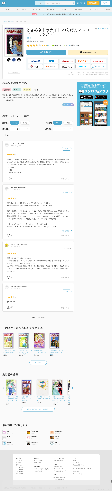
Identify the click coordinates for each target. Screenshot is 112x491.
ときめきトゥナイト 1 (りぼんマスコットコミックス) (28, 398)
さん (16, 144)
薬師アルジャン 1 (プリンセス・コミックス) (40, 352)
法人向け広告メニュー (79, 465)
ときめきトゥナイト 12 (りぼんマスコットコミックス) (10, 352)
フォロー (67, 149)
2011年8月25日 (16, 189)
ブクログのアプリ (58, 466)
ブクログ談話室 (20, 467)
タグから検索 (37, 462)
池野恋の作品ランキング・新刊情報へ (38, 409)
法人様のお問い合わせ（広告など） (83, 468)
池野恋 (28, 38)
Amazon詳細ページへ (89, 52)
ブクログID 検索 (38, 471)
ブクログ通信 (19, 471)
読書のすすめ (19, 473)
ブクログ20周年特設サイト (60, 479)
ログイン (105, 3)
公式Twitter (76, 471)
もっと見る (67, 105)
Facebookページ (77, 474)
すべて (7, 135)
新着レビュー (19, 465)
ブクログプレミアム (58, 469)
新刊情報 (18, 462)
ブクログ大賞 (19, 469)
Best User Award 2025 (59, 477)
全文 (68, 123)
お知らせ (75, 460)
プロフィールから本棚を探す (41, 469)
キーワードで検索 (38, 460)
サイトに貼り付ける (14, 73)
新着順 (25, 123)
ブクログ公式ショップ (59, 471)
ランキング (19, 460)
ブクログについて (58, 460)
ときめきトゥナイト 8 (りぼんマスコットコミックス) (56, 352)
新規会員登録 (93, 3)
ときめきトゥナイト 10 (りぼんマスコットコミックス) (25, 352)
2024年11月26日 (16, 146)
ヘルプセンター (77, 462)
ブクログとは (81, 3)
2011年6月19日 (16, 246)
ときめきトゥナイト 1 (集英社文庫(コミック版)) (43, 398)
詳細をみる (65, 179)
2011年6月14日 (16, 288)
